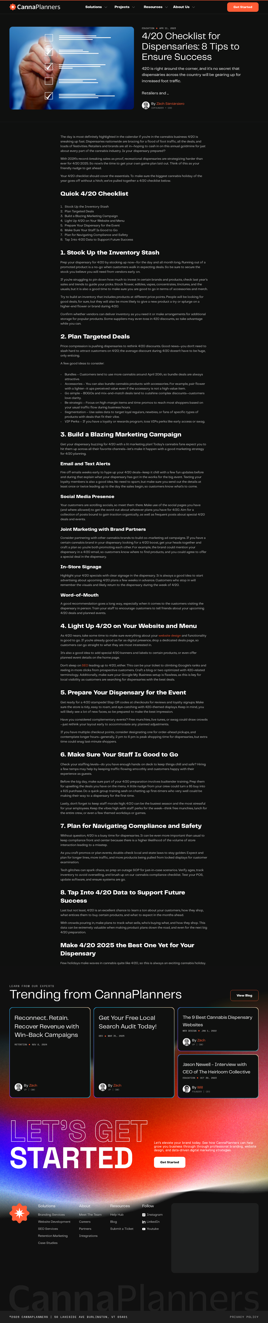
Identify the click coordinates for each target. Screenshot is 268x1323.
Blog (113, 1221)
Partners (85, 1228)
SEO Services (48, 1228)
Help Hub (117, 1214)
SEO (85, 665)
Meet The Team (90, 1214)
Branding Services (51, 1214)
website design (170, 635)
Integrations (88, 1235)
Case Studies (47, 1243)
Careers (84, 1221)
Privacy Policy (244, 1317)
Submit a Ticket (121, 1228)
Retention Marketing (53, 1235)
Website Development (54, 1221)
